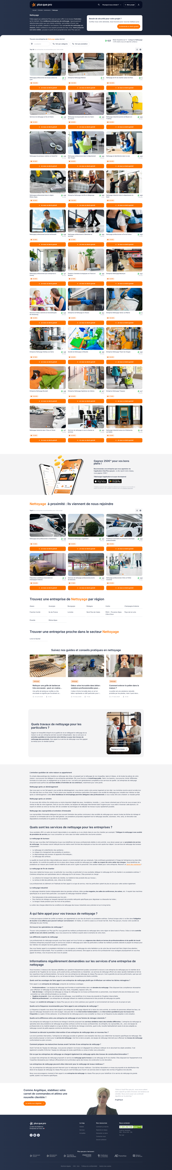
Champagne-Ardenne (132, 606)
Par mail (121, 1135)
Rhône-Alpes (53, 620)
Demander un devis (102, 1133)
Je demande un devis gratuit (128, 26)
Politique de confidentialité (89, 1166)
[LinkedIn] (38, 1135)
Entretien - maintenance (44, 10)
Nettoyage (36, 681)
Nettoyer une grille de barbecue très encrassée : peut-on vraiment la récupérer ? (47, 688)
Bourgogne (71, 606)
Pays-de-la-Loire (130, 612)
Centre (108, 606)
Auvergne (52, 606)
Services (82, 1130)
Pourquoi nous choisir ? (110, 5)
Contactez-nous (101, 1136)
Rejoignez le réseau (118, 749)
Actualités (82, 1133)
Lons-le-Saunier (35, 639)
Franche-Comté (35, 612)
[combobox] (41, 43)
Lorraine (70, 612)
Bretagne (90, 606)
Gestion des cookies (105, 1166)
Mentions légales (66, 1166)
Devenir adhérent (101, 1139)
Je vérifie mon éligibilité (33, 1103)
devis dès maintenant (133, 864)
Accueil (34, 10)
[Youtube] (34, 1135)
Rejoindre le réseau (101, 1130)
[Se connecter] (138, 5)
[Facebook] (31, 1135)
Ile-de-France (53, 612)
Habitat (81, 1126)
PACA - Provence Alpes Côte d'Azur (114, 613)
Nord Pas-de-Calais (93, 612)
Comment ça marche (102, 1126)
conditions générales (127, 488)
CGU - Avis (76, 1166)
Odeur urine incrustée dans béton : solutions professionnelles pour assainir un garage (86, 688)
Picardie (32, 620)
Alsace (32, 606)
